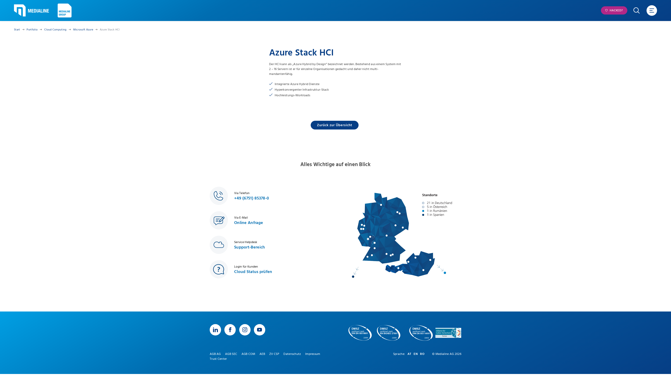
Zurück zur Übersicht (334, 125)
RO (422, 354)
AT (409, 354)
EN (416, 354)
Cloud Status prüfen (253, 272)
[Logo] (31, 10)
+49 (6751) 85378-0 (251, 198)
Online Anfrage (248, 223)
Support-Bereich (249, 247)
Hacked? (616, 10)
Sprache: (399, 354)
